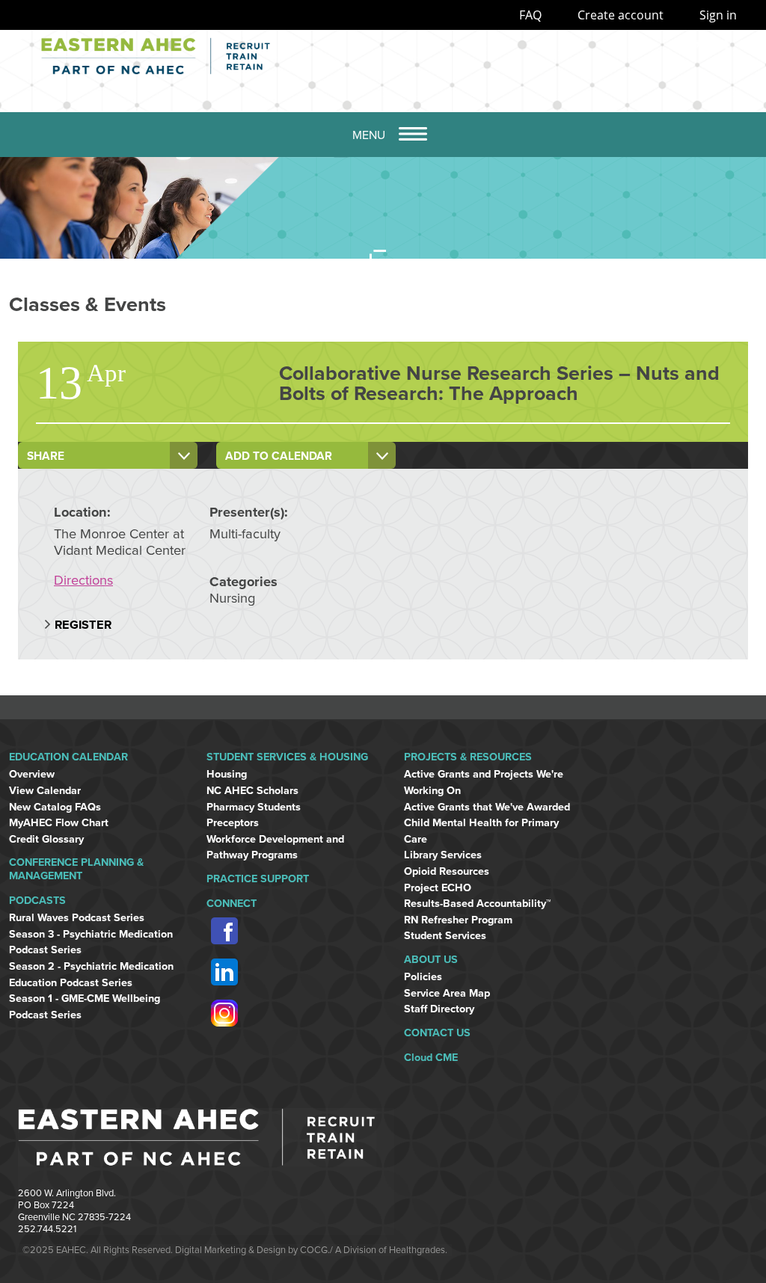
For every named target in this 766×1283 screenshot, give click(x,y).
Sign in (718, 15)
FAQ (530, 15)
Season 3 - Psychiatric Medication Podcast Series (91, 942)
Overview (32, 774)
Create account (620, 15)
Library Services (443, 855)
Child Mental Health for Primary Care (481, 831)
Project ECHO (437, 888)
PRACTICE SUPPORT (257, 879)
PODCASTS (37, 900)
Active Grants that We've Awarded (487, 807)
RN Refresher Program (458, 920)
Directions (83, 580)
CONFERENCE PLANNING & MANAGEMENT (76, 869)
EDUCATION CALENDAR (68, 757)
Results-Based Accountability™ (477, 903)
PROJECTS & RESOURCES (468, 757)
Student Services (445, 935)
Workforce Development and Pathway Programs (275, 847)
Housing (226, 774)
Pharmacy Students (253, 807)
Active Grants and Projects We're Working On (483, 782)
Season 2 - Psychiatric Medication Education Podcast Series (91, 974)
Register (83, 625)
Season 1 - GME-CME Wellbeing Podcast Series (84, 1006)
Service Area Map (447, 993)
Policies (423, 976)
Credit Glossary (46, 839)
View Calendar (45, 790)
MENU (368, 135)
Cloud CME (431, 1057)
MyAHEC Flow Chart (58, 822)
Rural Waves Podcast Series (76, 917)
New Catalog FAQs (55, 807)
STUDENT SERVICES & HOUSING (287, 757)
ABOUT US (431, 959)
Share (45, 456)
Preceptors (232, 822)
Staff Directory (439, 1009)
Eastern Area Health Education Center (228, 56)
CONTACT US (437, 1033)
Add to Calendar (278, 456)
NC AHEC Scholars (252, 790)
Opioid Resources (446, 871)
